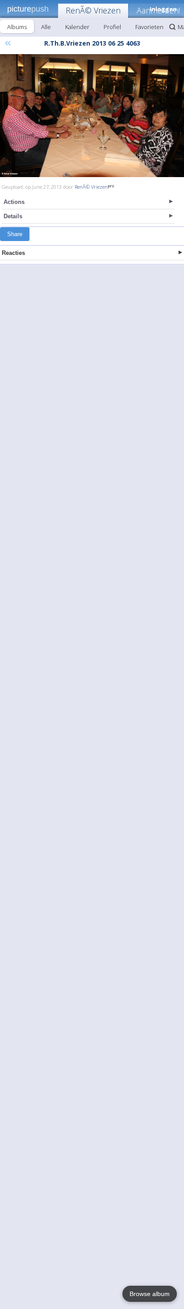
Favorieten (149, 27)
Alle (46, 27)
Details (13, 216)
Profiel (112, 27)
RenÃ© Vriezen (93, 10)
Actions (14, 202)
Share (14, 234)
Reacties (13, 253)
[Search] (172, 27)
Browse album (150, 1293)
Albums (17, 27)
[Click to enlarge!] (92, 115)
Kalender (77, 27)
